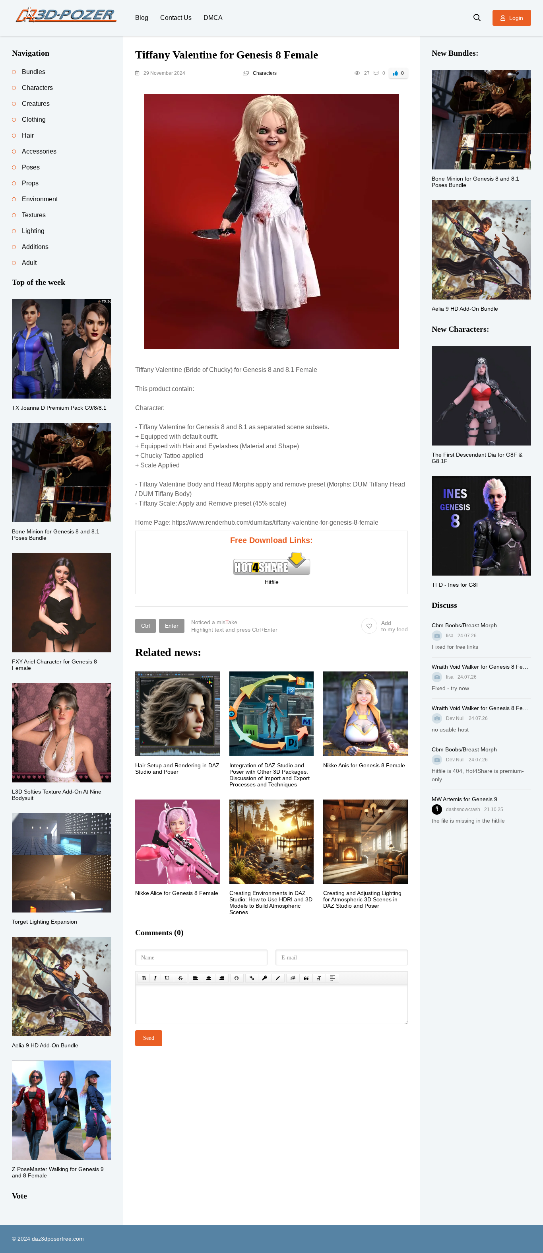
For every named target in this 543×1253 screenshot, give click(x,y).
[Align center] (208, 978)
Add (394, 626)
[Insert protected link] (265, 978)
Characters (265, 73)
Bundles (33, 71)
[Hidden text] (293, 978)
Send (148, 1038)
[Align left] (195, 978)
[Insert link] (251, 978)
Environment (40, 199)
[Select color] (278, 978)
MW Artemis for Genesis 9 (464, 799)
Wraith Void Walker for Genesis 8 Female (481, 666)
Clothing (34, 119)
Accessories (39, 151)
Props (30, 183)
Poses (31, 167)
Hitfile (272, 582)
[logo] (67, 18)
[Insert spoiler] (332, 978)
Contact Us (176, 17)
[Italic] (155, 978)
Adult (29, 262)
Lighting (33, 231)
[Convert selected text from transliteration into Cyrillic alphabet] (319, 978)
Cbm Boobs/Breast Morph (464, 625)
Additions (35, 246)
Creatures (36, 103)
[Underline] (167, 978)
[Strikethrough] (180, 978)
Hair (28, 135)
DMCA (213, 17)
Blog (141, 17)
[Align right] (222, 978)
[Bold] (144, 978)
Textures (34, 215)
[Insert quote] (306, 978)
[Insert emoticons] (237, 978)
